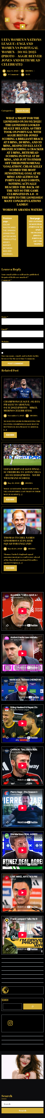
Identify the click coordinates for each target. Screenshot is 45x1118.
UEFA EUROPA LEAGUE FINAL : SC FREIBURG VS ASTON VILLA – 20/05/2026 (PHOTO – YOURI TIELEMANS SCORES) (22, 473)
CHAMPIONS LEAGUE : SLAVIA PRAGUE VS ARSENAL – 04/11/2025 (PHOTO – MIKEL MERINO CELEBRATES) (22, 406)
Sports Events (23, 110)
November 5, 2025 (16, 415)
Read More (11, 436)
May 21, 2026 (14, 483)
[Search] (32, 1006)
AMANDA (29, 70)
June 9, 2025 (12, 70)
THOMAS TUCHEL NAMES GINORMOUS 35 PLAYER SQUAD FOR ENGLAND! (19, 540)
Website (5, 341)
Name (5, 317)
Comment (7, 280)
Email (5, 329)
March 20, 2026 (15, 548)
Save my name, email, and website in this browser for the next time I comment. (20, 357)
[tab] (7, 20)
